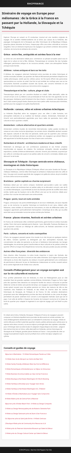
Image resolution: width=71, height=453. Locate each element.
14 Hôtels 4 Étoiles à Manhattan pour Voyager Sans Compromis (27, 394)
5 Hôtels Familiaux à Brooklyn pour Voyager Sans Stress (24, 384)
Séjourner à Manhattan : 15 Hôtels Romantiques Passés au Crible (27, 354)
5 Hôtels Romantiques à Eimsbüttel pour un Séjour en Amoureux (27, 369)
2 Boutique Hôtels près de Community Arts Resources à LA (25, 423)
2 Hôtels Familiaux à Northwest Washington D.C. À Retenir (25, 389)
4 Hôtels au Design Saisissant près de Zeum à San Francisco (26, 414)
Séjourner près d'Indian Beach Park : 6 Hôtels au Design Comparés (28, 404)
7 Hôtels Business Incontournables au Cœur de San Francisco (26, 374)
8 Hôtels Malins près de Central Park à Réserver (21, 399)
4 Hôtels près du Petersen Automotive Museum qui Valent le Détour (29, 428)
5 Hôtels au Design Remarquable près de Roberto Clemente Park (27, 409)
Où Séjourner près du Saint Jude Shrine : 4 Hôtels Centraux (25, 419)
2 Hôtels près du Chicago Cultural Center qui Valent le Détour (26, 433)
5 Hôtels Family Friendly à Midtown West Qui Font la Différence (27, 364)
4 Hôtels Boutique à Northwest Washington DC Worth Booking (27, 379)
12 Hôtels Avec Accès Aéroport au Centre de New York (24, 359)
